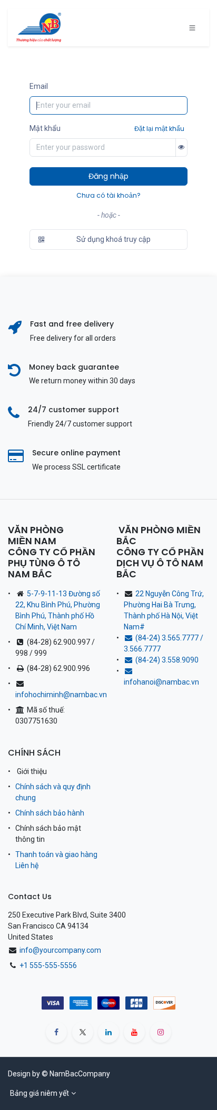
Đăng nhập (108, 176)
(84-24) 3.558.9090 (168, 660)
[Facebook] (56, 1032)
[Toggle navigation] (192, 27)
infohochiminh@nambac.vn (61, 694)
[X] (82, 1032)
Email (38, 86)
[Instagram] (160, 1032)
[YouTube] (134, 1032)
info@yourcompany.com (60, 950)
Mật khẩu (45, 128)
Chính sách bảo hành (49, 813)
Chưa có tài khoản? (108, 195)
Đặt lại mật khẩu (159, 128)
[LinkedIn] (108, 1032)
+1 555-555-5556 (48, 965)
